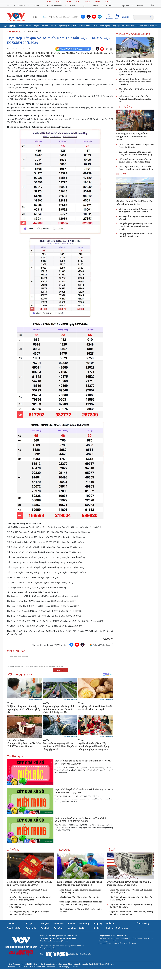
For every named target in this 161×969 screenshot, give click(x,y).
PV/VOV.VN (108, 639)
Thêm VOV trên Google (102, 645)
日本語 (72, 6)
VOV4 (78, 2)
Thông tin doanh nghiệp (133, 34)
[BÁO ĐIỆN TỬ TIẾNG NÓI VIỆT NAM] (16, 17)
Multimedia (45, 26)
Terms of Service (55, 666)
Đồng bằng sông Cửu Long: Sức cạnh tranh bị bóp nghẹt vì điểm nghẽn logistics (135, 226)
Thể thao (81, 26)
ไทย (152, 6)
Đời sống (134, 26)
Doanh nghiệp (104, 26)
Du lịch (96, 928)
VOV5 (87, 2)
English (125, 17)
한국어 (95, 6)
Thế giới (36, 26)
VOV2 (58, 2)
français (21, 6)
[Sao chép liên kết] (106, 49)
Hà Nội (35, 17)
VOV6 (97, 2)
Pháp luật (72, 26)
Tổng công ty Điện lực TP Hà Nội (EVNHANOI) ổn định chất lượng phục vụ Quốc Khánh (135, 72)
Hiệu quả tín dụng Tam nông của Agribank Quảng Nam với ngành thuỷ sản (135, 99)
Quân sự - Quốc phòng (117, 928)
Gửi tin (60, 670)
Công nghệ (116, 26)
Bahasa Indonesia (54, 6)
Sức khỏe (126, 26)
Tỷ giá (111, 849)
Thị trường (62, 26)
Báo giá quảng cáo (47, 948)
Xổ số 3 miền (32, 32)
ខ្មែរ (84, 6)
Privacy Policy (42, 666)
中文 (8, 6)
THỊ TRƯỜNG (15, 31)
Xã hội (28, 26)
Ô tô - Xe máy (91, 26)
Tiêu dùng (64, 849)
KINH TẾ (121, 174)
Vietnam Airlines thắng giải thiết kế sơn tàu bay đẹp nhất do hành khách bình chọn (135, 82)
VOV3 (68, 2)
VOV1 (49, 2)
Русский (125, 6)
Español (140, 6)
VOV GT (108, 2)
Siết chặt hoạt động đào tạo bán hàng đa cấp (79, 897)
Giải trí (151, 26)
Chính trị (21, 26)
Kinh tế (54, 26)
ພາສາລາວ (110, 6)
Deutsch (36, 6)
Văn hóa (143, 26)
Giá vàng (13, 849)
